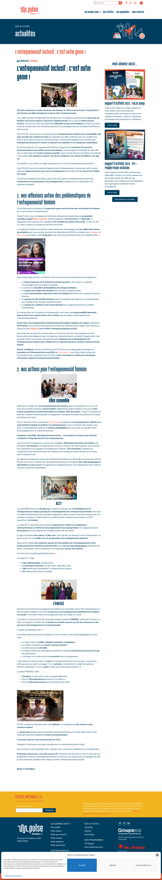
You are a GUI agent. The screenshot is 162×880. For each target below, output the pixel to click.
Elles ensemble (40, 219)
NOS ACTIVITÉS (92, 824)
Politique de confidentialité (13, 876)
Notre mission (56, 838)
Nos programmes (122, 12)
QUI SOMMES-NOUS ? (61, 824)
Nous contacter (138, 12)
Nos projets (89, 834)
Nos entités (55, 827)
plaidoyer (34, 329)
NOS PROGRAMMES (94, 840)
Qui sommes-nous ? (92, 12)
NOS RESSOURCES (60, 851)
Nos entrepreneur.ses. (94, 847)
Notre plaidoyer (57, 842)
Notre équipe (56, 831)
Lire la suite (112, 125)
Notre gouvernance (59, 834)
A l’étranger (89, 843)
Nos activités (108, 12)
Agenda (88, 831)
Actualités (89, 827)
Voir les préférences (143, 865)
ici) (99, 235)
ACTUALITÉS (34, 61)
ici (55, 553)
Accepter (82, 865)
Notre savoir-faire (58, 845)
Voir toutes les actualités (125, 199)
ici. (43, 630)
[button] (157, 855)
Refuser (113, 865)
